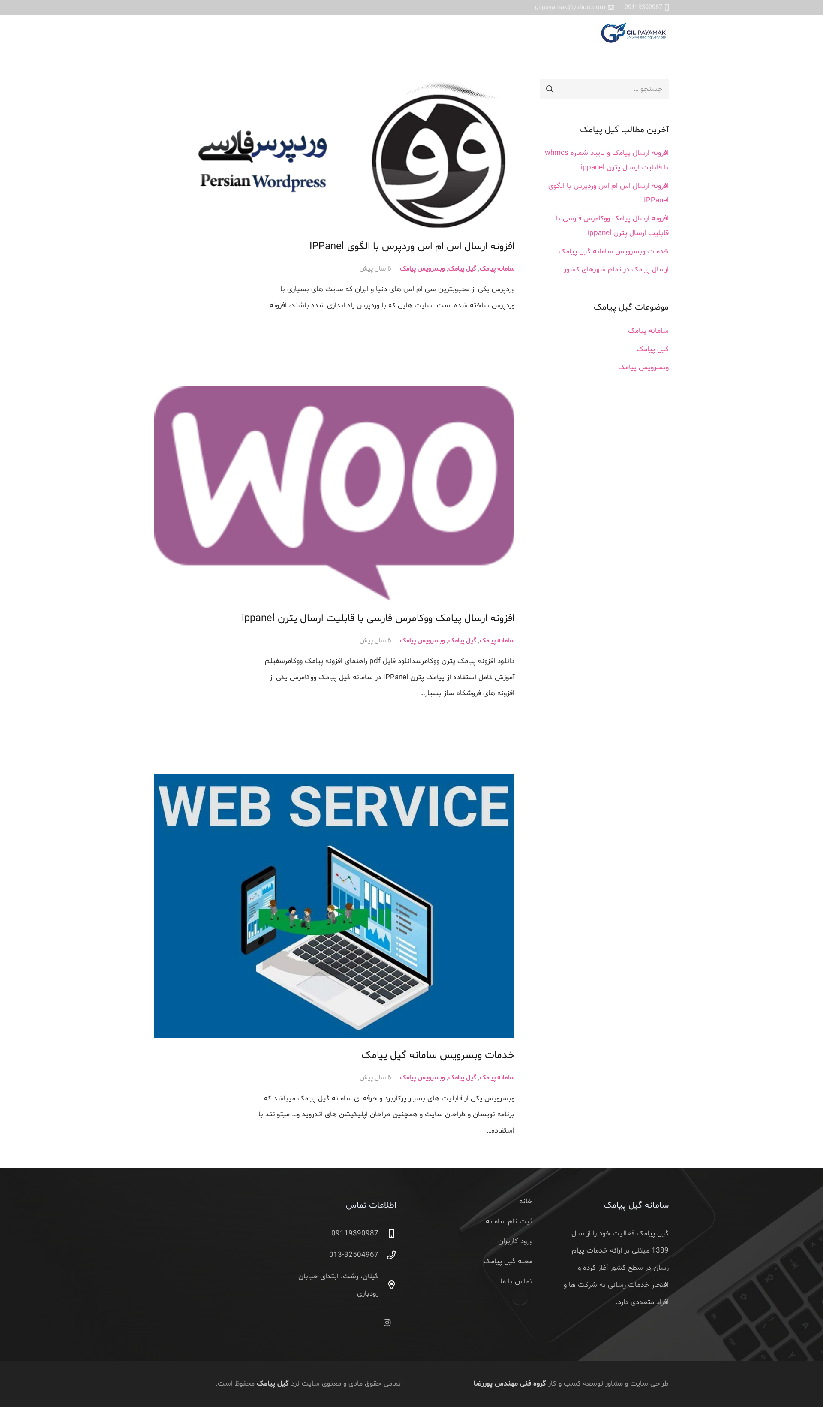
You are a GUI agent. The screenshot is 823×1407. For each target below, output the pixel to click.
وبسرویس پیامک (422, 269)
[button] (159, 33)
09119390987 (354, 1233)
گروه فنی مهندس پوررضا (510, 1384)
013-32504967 (353, 1255)
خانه (525, 1201)
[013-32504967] (387, 1255)
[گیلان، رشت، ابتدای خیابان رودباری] (387, 1285)
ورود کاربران (515, 1241)
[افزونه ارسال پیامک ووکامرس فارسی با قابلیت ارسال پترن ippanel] (334, 493)
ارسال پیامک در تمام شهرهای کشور (616, 269)
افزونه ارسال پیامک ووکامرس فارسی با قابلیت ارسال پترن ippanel (378, 618)
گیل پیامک (462, 269)
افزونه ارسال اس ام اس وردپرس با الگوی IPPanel (411, 246)
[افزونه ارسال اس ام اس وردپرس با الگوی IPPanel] (334, 154)
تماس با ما (516, 1281)
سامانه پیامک (497, 269)
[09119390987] (387, 1233)
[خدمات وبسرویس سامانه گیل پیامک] (334, 906)
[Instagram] (387, 1323)
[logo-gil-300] (633, 32)
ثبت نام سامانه (509, 1221)
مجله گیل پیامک (508, 1261)
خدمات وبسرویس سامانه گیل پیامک (437, 1055)
